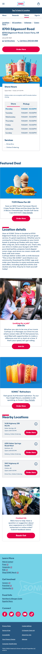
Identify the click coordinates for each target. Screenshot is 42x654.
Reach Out (21, 536)
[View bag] (38, 3)
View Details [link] (27, 213)
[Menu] (3, 3)
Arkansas (27, 23)
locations (5, 23)
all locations (17, 23)
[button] (21, 428)
